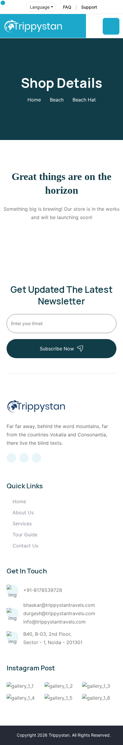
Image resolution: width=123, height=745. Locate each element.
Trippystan (59, 735)
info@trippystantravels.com (54, 622)
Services (22, 524)
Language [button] (40, 7)
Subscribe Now (57, 349)
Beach (57, 100)
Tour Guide (25, 535)
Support (89, 7)
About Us (23, 512)
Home (34, 100)
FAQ (67, 7)
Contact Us (25, 546)
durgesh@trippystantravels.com (59, 613)
